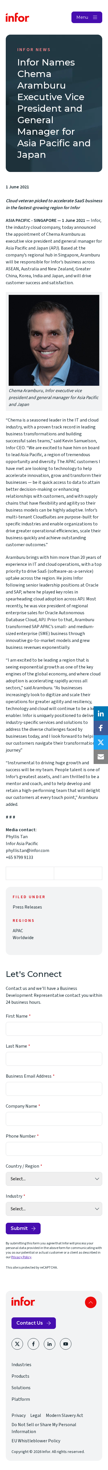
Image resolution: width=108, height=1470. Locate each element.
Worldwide (23, 938)
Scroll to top (90, 1302)
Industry (14, 1196)
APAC (18, 931)
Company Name (21, 1106)
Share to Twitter (101, 742)
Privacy (19, 1415)
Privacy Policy (21, 1257)
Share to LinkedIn (101, 713)
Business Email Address (29, 1076)
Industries (21, 1365)
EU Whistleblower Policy (36, 1441)
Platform (21, 1399)
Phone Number (21, 1136)
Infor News (34, 49)
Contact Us (29, 1323)
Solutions (21, 1388)
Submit (19, 1228)
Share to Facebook (101, 728)
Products (20, 1376)
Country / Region (22, 1166)
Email (101, 757)
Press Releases (27, 907)
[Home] (17, 17)
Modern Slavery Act (64, 1415)
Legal (35, 1415)
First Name (17, 1016)
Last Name (16, 1046)
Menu (82, 17)
